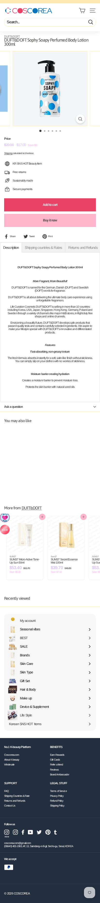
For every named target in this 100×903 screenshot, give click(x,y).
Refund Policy (56, 800)
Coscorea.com (11, 754)
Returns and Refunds (14, 800)
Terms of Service (58, 791)
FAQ (6, 791)
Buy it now (50, 220)
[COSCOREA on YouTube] (30, 832)
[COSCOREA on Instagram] (15, 832)
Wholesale (9, 764)
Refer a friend (56, 764)
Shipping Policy (57, 805)
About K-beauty (11, 759)
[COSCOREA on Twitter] (39, 832)
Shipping (8, 153)
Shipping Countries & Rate (17, 795)
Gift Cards (55, 759)
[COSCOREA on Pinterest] (47, 832)
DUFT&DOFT (12, 36)
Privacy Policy (57, 795)
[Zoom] (80, 118)
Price (7, 138)
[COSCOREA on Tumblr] (55, 832)
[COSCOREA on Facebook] (22, 832)
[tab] (11, 247)
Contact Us (9, 805)
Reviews (54, 769)
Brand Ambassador (59, 774)
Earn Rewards (57, 754)
